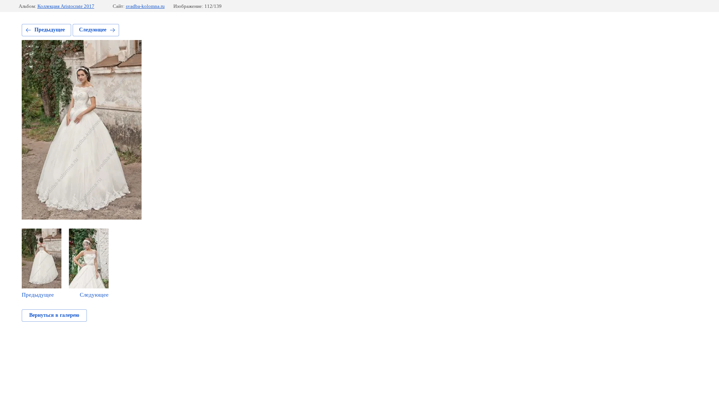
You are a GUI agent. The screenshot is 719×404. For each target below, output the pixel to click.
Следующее (92, 30)
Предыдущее (49, 30)
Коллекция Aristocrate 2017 (65, 6)
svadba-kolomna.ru (145, 6)
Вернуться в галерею (54, 315)
